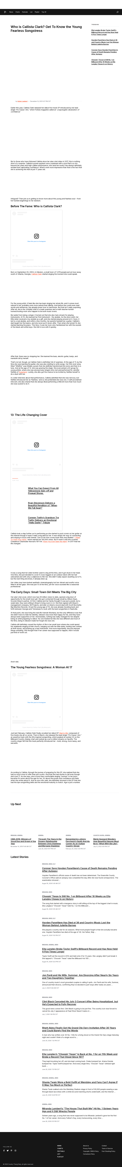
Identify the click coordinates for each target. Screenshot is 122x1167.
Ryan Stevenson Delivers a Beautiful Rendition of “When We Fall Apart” (42, 505)
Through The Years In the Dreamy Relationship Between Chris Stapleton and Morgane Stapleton (49, 842)
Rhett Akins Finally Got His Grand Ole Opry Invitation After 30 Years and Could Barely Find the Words (79, 1029)
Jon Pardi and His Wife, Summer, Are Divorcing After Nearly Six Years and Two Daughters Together (80, 976)
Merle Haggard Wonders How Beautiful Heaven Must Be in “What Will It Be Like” (106, 841)
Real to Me (63, 733)
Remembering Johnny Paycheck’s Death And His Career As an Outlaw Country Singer (78, 842)
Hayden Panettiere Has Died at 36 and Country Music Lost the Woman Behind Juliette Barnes (105, 42)
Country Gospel (98, 835)
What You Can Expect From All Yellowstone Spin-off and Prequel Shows (43, 490)
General (20, 835)
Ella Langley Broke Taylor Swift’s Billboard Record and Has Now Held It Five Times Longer (104, 32)
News (50, 864)
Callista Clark (36, 274)
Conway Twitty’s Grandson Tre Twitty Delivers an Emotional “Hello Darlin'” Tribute (43, 520)
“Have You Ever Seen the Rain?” (55, 542)
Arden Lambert (23, 101)
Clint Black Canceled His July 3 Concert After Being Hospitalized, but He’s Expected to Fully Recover (80, 1003)
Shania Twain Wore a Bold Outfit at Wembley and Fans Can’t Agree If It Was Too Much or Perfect (80, 1083)
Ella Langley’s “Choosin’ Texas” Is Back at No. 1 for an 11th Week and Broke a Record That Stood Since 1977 (79, 1055)
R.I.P (54, 864)
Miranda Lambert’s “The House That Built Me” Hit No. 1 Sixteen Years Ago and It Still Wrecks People (80, 1110)
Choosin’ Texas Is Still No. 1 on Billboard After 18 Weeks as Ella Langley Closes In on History (103, 62)
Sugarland (23, 372)
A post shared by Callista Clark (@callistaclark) (36, 266)
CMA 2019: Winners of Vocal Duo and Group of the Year (23, 841)
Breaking (14, 835)
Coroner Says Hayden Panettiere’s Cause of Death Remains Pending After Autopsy (104, 52)
